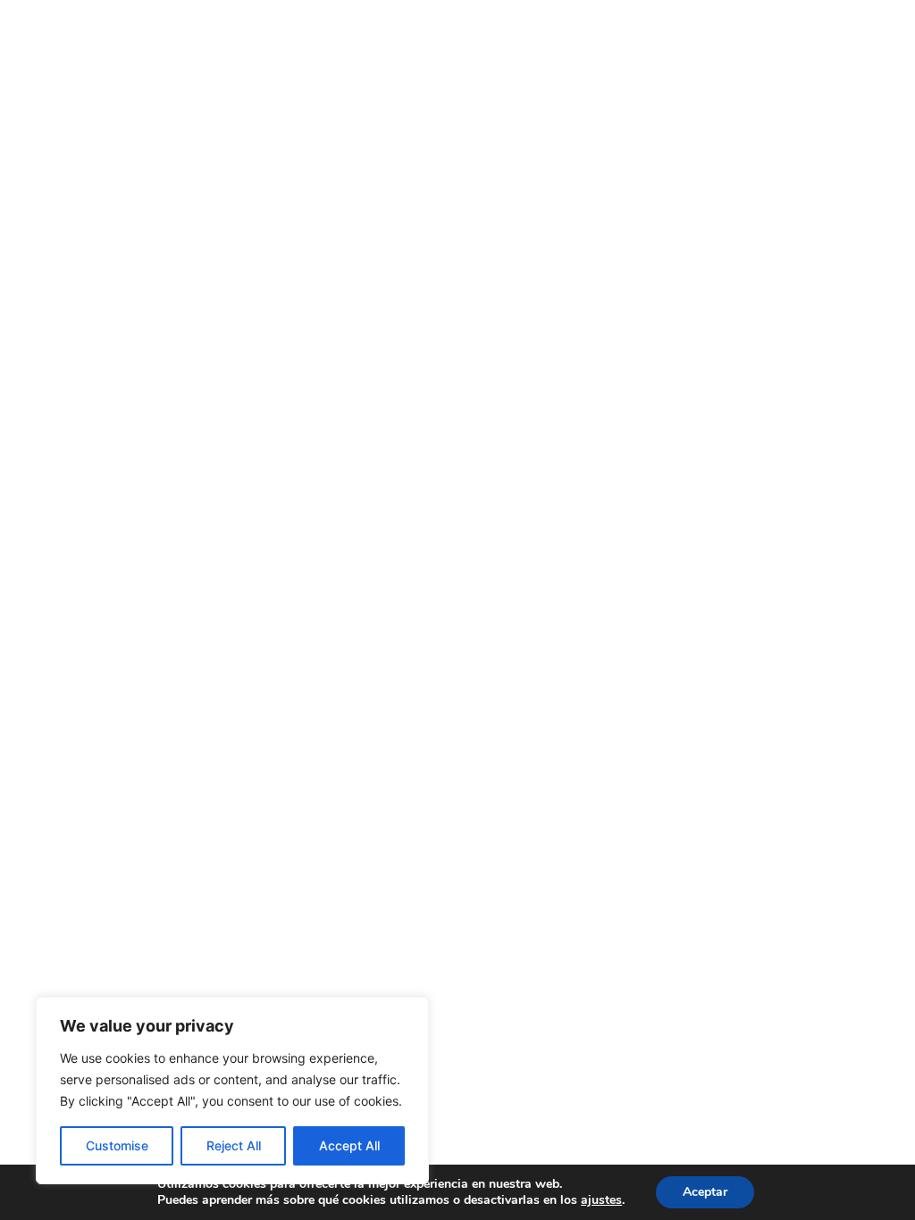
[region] (232, 1090)
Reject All (233, 1145)
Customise (117, 1145)
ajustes (601, 1200)
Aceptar (705, 1191)
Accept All (349, 1145)
